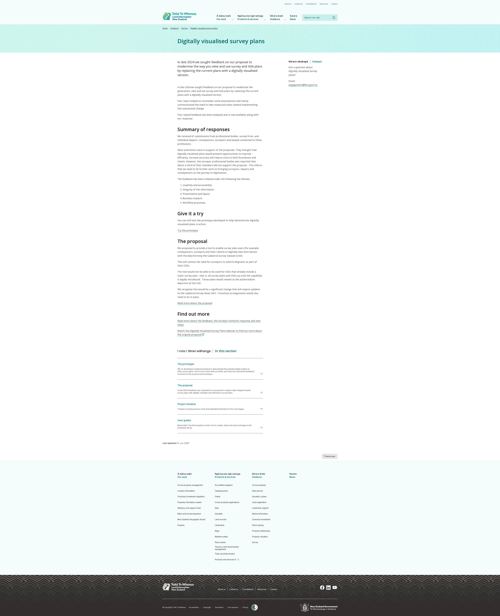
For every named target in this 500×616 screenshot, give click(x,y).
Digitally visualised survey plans (204, 28)
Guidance (174, 28)
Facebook (322, 588)
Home (165, 28)
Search (334, 17)
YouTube (335, 588)
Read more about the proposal (194, 303)
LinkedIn (328, 588)
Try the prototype (187, 230)
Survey (185, 28)
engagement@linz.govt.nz (303, 84)
